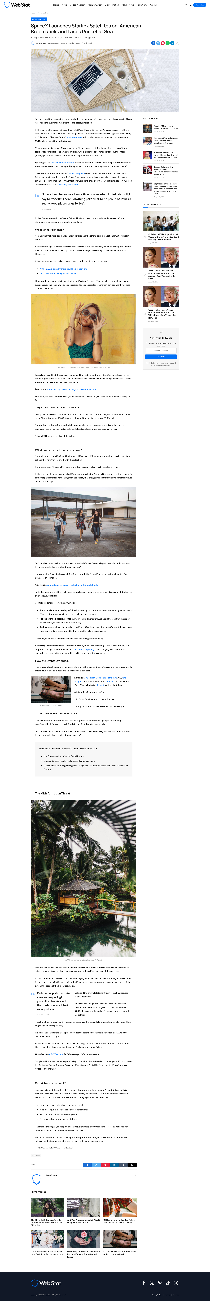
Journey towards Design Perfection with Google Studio (72, 585)
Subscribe (200, 5)
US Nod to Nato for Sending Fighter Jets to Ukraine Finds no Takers (119, 1221)
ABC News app (56, 1054)
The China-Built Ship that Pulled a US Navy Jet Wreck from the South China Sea (46, 1223)
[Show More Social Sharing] (177, 43)
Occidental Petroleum (106, 677)
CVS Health (89, 677)
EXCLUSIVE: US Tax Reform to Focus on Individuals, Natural (119, 1253)
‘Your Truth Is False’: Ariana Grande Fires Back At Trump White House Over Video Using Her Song (162, 314)
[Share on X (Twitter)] (158, 43)
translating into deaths (67, 184)
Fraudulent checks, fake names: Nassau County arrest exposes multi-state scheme (166, 154)
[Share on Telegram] (172, 43)
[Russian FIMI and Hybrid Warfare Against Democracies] (147, 128)
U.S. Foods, (110, 681)
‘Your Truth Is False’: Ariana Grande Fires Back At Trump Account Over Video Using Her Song (162, 274)
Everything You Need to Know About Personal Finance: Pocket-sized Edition (83, 1254)
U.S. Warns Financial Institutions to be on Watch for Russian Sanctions (47, 1253)
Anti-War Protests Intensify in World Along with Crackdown (83, 1221)
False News (142, 5)
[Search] (190, 5)
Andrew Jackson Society (62, 162)
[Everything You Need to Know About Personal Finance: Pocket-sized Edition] (83, 1239)
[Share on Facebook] (153, 43)
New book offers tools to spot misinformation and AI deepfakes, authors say (166, 140)
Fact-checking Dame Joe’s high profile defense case (71, 389)
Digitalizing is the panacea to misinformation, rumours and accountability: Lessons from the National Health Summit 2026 (165, 189)
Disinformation (112, 5)
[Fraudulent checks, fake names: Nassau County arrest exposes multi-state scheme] (147, 155)
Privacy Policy (158, 366)
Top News (36, 1155)
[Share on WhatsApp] (168, 43)
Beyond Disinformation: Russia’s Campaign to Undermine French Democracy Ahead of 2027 (166, 170)
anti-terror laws (74, 137)
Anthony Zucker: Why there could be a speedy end (63, 268)
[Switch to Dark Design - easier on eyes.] (186, 5)
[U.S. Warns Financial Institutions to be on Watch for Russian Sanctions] (47, 1239)
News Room (42, 43)
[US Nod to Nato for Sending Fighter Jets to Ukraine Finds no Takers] (120, 1207)
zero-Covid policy (76, 173)
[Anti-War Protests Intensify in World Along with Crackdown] (83, 1207)
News (64, 5)
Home (56, 5)
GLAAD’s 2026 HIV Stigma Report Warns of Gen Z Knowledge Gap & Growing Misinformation (163, 237)
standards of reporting (83, 649)
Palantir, (101, 685)
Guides (153, 5)
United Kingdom (77, 5)
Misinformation (95, 5)
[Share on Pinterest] (163, 43)
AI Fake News (128, 5)
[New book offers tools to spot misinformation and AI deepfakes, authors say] (147, 141)
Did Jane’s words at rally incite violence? (58, 273)
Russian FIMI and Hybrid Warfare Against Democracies (166, 127)
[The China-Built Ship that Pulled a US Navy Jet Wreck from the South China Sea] (47, 1207)
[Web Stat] (17, 5)
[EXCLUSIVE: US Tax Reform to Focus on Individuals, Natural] (120, 1239)
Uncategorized (39, 19)
